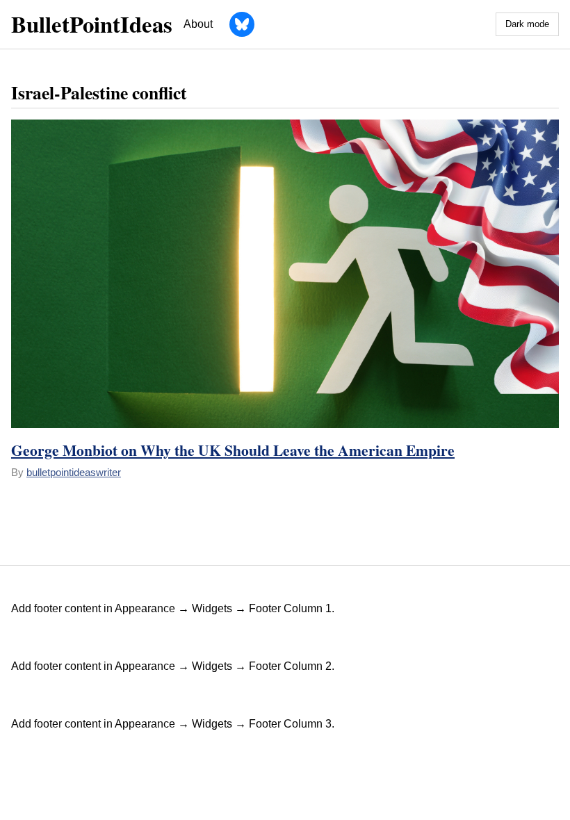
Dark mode (527, 24)
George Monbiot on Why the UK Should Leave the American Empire (233, 450)
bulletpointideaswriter (73, 472)
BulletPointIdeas (91, 23)
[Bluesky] (241, 24)
